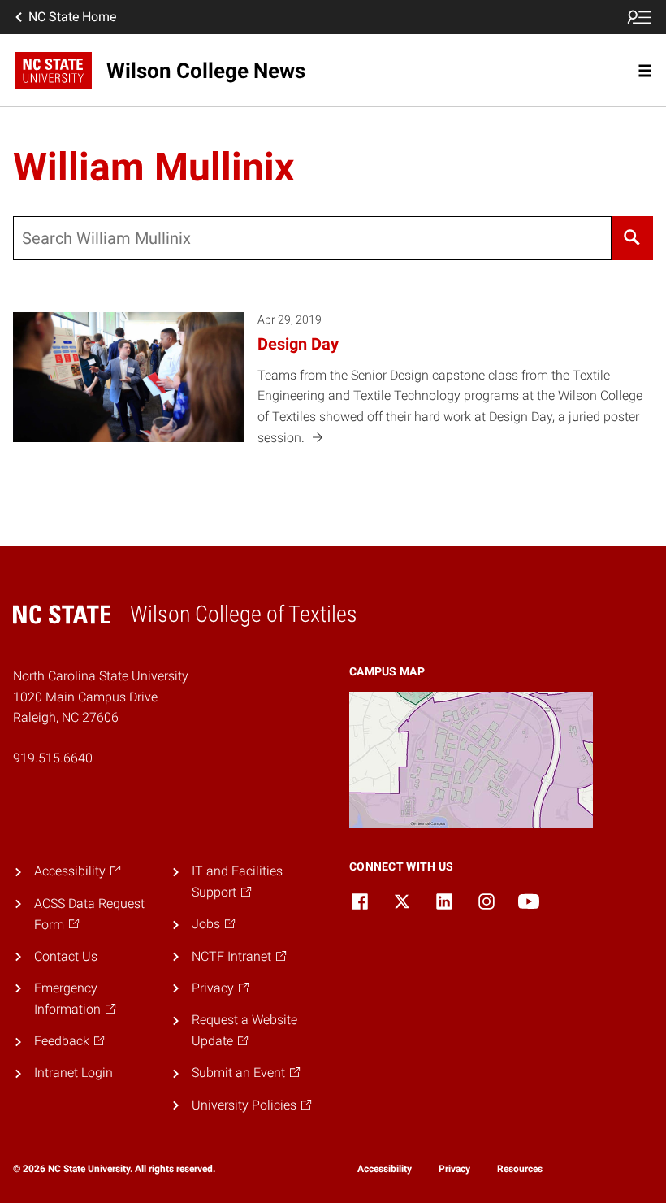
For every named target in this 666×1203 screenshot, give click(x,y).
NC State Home (72, 16)
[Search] (632, 238)
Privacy (454, 1169)
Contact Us (65, 956)
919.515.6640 (53, 758)
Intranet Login (73, 1072)
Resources (520, 1169)
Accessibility (384, 1169)
